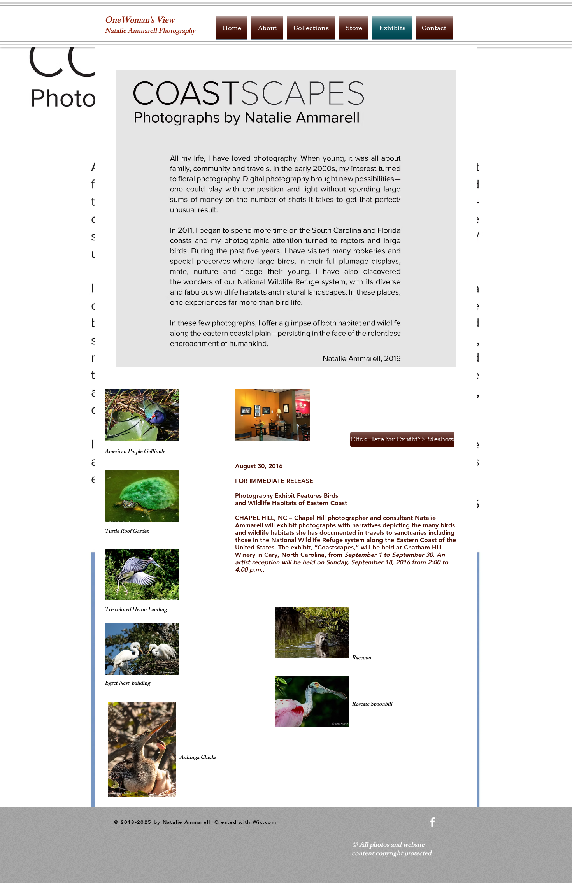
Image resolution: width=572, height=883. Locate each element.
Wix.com (264, 822)
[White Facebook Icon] (432, 822)
